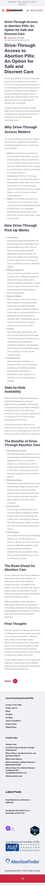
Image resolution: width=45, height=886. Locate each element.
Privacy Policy (11, 724)
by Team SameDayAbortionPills (16, 40)
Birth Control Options (14, 759)
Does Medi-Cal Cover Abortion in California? (18, 801)
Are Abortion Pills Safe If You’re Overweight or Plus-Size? (18, 812)
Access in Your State (13, 705)
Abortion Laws (11, 744)
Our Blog (9, 718)
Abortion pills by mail (14, 776)
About (8, 711)
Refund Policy (11, 727)
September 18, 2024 (16, 38)
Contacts (9, 714)
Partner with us (11, 708)
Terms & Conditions (13, 721)
